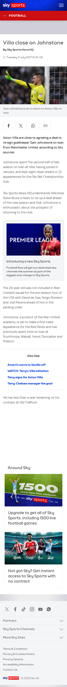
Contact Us (10, 669)
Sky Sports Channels (19, 628)
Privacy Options (13, 659)
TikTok (24, 609)
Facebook (15, 609)
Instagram (32, 609)
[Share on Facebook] (8, 125)
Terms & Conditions (15, 648)
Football (17, 15)
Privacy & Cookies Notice (19, 654)
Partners (10, 620)
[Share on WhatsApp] (33, 125)
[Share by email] (45, 125)
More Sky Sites (14, 637)
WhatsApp (49, 609)
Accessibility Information (18, 664)
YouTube (40, 609)
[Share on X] (20, 125)
